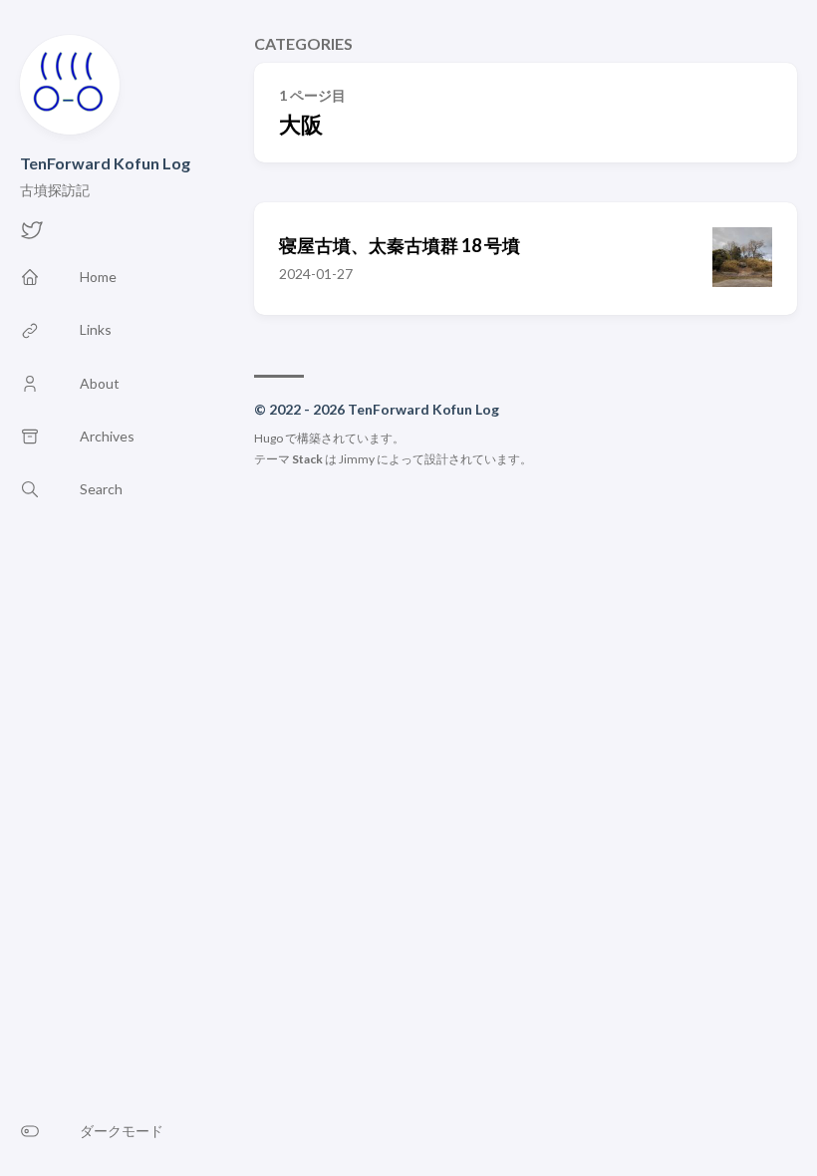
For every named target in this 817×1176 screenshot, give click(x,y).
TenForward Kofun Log (105, 162)
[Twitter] (32, 235)
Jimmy (357, 458)
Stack (307, 458)
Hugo (268, 438)
